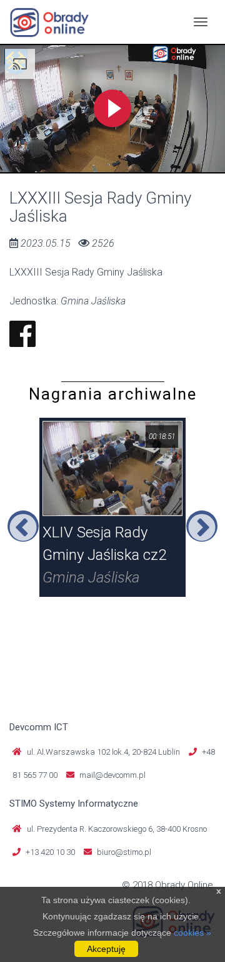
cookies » (192, 933)
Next (202, 526)
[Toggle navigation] (201, 21)
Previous (23, 526)
